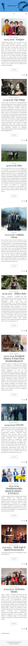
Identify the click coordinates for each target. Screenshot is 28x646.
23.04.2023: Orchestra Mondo (14, 590)
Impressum (11, 643)
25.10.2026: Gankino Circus (14, 236)
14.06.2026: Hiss (14, 165)
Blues (11, 37)
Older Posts (6, 633)
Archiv (11, 291)
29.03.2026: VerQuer (14, 39)
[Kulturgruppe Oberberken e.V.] (14, 6)
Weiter (14, 69)
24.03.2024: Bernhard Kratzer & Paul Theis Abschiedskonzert (14, 358)
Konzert (16, 37)
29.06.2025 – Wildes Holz (14, 293)
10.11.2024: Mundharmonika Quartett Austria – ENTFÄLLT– (14, 489)
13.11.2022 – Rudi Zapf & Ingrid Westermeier (14, 548)
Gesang (11, 97)
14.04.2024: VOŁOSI (14, 424)
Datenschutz (16, 643)
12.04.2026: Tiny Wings (14, 99)
